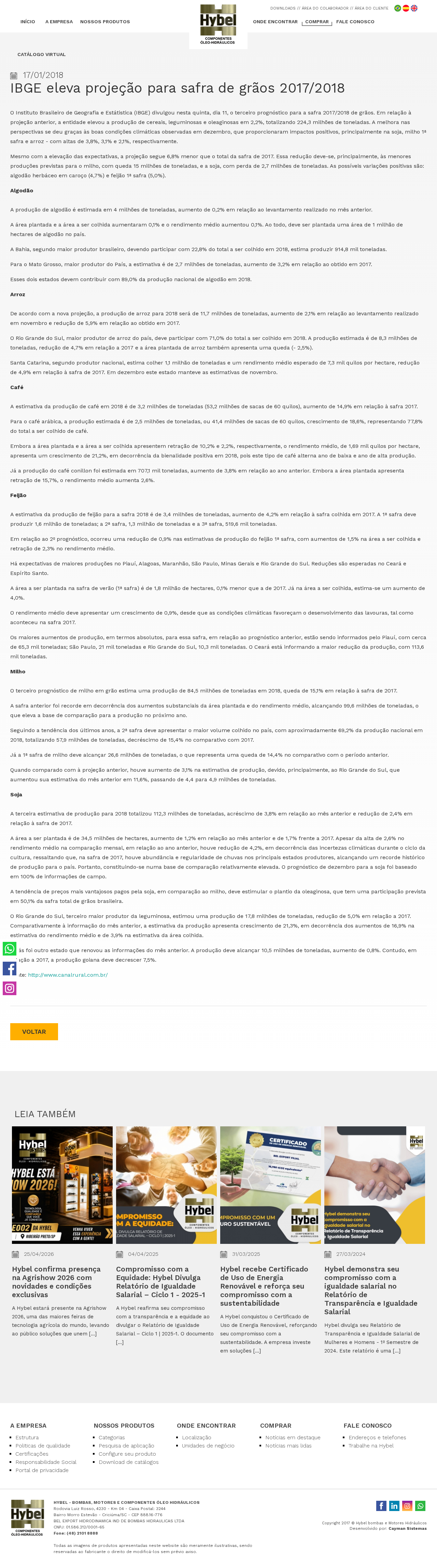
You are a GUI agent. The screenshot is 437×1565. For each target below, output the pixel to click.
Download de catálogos (129, 1462)
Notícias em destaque (293, 1437)
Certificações (31, 1454)
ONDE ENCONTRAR (275, 21)
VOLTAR (34, 1031)
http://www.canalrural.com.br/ (68, 975)
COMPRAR (317, 21)
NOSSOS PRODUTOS (105, 21)
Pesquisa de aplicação (126, 1445)
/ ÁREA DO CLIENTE (370, 8)
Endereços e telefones (377, 1437)
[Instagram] (407, 1506)
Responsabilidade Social (45, 1462)
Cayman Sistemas (408, 1528)
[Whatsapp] (420, 1506)
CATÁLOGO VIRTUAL (41, 54)
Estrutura (27, 1437)
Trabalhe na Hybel (371, 1445)
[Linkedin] (394, 1506)
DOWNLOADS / (284, 8)
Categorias (112, 1437)
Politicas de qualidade (42, 1445)
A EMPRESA (59, 21)
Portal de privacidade (42, 1470)
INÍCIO (27, 21)
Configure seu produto (127, 1454)
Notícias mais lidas (288, 1445)
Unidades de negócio (208, 1445)
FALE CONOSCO (355, 21)
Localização (196, 1437)
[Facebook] (381, 1506)
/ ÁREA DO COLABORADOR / (325, 8)
